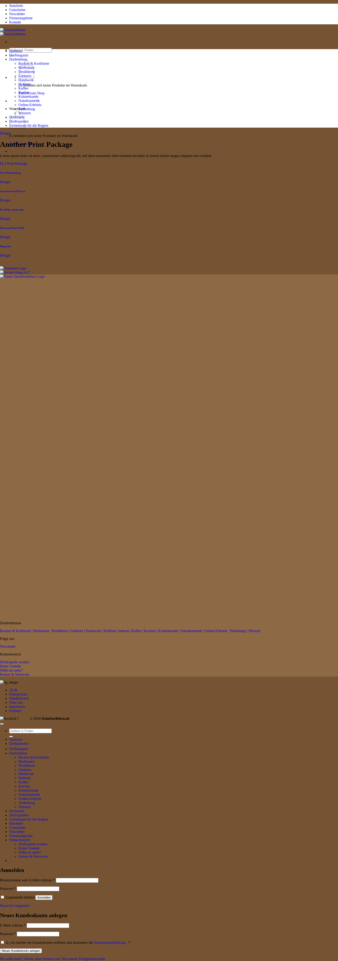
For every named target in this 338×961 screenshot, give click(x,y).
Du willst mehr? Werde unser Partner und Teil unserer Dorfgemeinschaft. (53, 959)
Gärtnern (76, 631)
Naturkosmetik (29, 101)
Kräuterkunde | (169, 631)
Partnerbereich (19, 840)
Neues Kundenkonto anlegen (21, 951)
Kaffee (23, 88)
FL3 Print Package (13, 163)
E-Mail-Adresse (13, 925)
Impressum (17, 707)
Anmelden (44, 897)
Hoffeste (24, 84)
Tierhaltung (26, 109)
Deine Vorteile (10, 666)
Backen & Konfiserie (15, 631)
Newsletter (8, 646)
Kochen (24, 92)
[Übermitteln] (11, 736)
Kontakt (15, 711)
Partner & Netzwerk (14, 674)
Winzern (254, 631)
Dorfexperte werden (14, 662)
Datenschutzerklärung (110, 942)
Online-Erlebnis (29, 105)
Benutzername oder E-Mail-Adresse (27, 880)
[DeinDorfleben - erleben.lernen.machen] (13, 32)
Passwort (8, 889)
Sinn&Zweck (19, 698)
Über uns (16, 702)
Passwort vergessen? (15, 906)
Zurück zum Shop (31, 93)
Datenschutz (18, 694)
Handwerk (26, 80)
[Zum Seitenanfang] (2, 724)
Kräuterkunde (28, 96)
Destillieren (59, 631)
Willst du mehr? (11, 670)
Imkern (124, 631)
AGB (13, 690)
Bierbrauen (41, 631)
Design (5, 133)
